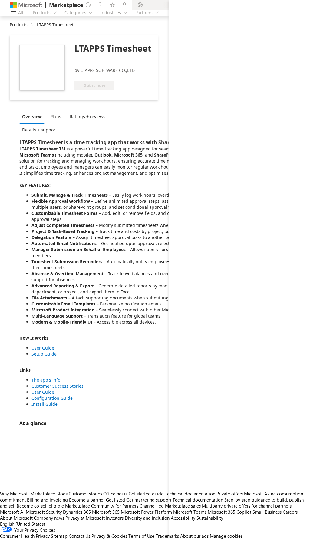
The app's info (45, 380)
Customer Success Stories (57, 386)
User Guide (42, 348)
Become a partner (87, 500)
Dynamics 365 (77, 512)
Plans (55, 116)
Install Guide (44, 404)
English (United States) (22, 524)
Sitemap (59, 536)
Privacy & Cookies (109, 536)
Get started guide (146, 494)
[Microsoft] (26, 5)
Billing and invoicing (47, 500)
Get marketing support (148, 500)
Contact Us (79, 536)
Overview (32, 116)
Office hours (115, 494)
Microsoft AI (12, 512)
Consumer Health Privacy (25, 536)
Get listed (115, 500)
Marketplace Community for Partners (101, 506)
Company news (49, 518)
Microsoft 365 (106, 512)
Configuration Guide (52, 398)
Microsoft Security (44, 512)
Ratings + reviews (87, 116)
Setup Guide (44, 354)
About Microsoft (16, 518)
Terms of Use (141, 536)
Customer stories (85, 494)
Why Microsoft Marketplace (27, 494)
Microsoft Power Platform (146, 512)
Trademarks (167, 536)
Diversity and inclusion (147, 518)
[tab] (33, 116)
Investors (115, 518)
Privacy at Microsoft (85, 518)
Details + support (39, 130)
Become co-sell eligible (40, 506)
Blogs (62, 494)
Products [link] (19, 24)
